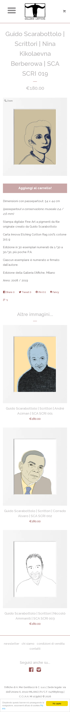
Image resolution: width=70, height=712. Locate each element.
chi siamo (28, 643)
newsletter (11, 643)
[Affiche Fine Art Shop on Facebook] (31, 670)
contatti (35, 648)
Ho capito (57, 703)
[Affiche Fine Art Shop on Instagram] (38, 670)
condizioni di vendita (51, 643)
